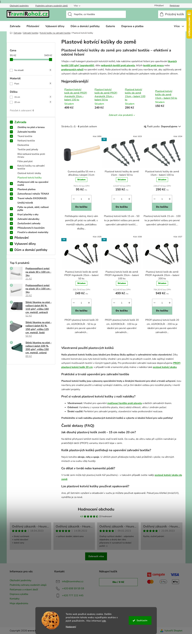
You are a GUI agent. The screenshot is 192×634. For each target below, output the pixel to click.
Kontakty (14, 598)
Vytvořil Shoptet (173, 630)
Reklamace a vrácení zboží (24, 589)
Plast (32, 83)
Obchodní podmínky (19, 5)
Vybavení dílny (25, 244)
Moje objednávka (19, 603)
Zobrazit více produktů (121, 115)
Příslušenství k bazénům (31, 228)
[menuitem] (15, 26)
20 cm (32, 102)
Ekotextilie (23, 145)
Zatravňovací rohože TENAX (33, 193)
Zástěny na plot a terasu (31, 127)
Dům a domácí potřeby (30, 250)
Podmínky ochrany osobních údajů (51, 5)
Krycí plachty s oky (27, 214)
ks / (118, 582)
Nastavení (71, 627)
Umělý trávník (25, 202)
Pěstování (21, 237)
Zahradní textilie (26, 131)
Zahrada (20, 122)
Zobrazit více (96, 556)
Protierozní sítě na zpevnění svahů (32, 183)
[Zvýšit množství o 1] (89, 199)
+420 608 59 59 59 (73, 588)
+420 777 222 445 (72, 595)
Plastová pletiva (26, 189)
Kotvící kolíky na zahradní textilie (31, 167)
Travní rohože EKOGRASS (32, 198)
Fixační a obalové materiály (32, 232)
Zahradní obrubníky (28, 219)
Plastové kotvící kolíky (29, 177)
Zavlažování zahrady (28, 223)
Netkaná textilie (26, 140)
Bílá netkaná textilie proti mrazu (31, 155)
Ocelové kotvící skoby (29, 173)
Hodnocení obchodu (96, 509)
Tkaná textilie (24, 136)
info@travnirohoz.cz (72, 581)
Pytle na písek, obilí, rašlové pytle (33, 208)
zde (104, 620)
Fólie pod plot (25, 161)
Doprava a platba (19, 594)
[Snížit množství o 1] (73, 199)
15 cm (32, 97)
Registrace (174, 5)
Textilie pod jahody (27, 149)
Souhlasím (142, 620)
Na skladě (32, 70)
